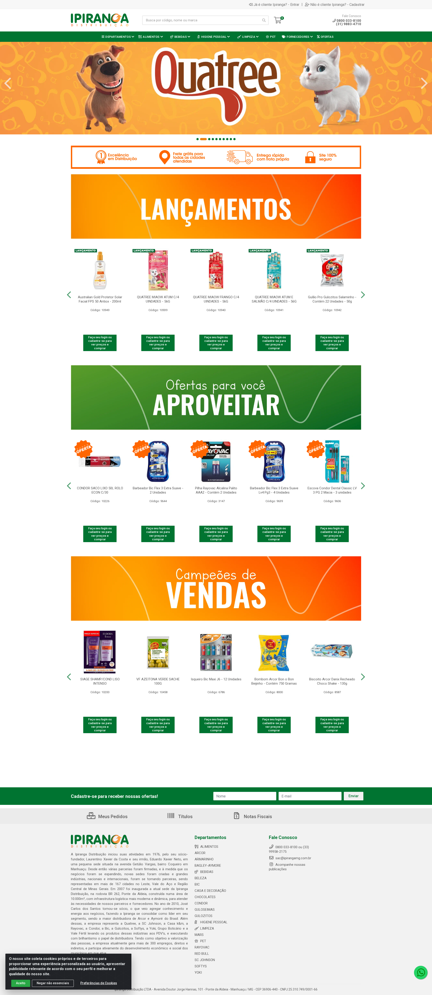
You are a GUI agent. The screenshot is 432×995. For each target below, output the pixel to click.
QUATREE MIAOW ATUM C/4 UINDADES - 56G (158, 299)
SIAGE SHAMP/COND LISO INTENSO (100, 681)
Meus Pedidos (112, 816)
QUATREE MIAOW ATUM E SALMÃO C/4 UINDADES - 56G (274, 299)
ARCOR (200, 853)
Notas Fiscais (257, 816)
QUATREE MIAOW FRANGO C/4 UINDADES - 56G (216, 299)
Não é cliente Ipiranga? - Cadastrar (337, 4)
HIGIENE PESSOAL (213, 922)
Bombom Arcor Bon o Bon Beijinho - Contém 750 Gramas (274, 681)
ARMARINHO (204, 859)
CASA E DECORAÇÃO (210, 891)
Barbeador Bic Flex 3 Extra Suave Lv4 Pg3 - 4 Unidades (274, 490)
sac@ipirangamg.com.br (292, 858)
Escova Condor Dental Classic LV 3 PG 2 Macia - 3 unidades (332, 490)
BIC (197, 884)
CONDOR (201, 903)
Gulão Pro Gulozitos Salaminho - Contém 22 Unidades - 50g (332, 299)
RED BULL (202, 954)
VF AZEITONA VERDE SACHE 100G (158, 681)
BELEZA (201, 878)
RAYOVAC (202, 947)
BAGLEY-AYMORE (208, 866)
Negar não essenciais (53, 983)
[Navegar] (7, 83)
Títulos (185, 816)
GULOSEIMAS (205, 910)
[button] (197, 139)
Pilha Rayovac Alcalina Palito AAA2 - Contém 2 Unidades (216, 490)
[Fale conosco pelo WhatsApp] (421, 972)
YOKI (198, 973)
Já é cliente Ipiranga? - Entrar (276, 4)
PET (203, 941)
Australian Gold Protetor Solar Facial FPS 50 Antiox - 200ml (100, 299)
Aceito (20, 983)
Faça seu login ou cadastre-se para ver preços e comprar (100, 343)
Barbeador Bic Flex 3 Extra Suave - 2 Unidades (158, 490)
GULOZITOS (203, 916)
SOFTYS (201, 966)
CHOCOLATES (205, 897)
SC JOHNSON (205, 960)
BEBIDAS (206, 872)
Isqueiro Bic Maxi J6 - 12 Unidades (216, 679)
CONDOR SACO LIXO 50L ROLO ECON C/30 (100, 490)
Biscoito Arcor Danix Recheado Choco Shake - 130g (332, 681)
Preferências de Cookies (98, 983)
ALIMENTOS (209, 847)
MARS (199, 935)
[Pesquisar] (264, 20)
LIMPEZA (207, 928)
